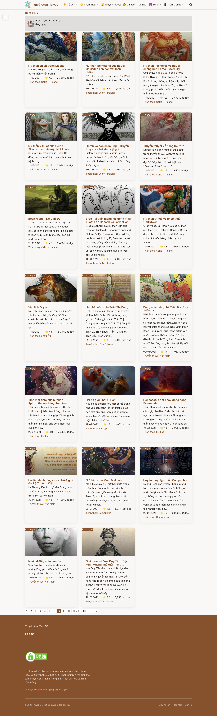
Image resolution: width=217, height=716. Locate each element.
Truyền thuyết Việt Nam (99, 344)
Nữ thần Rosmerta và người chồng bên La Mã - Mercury (161, 67)
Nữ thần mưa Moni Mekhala (104, 480)
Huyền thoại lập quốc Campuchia (165, 480)
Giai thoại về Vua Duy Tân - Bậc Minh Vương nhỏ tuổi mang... (107, 562)
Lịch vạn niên (32, 636)
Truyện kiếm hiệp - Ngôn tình (41, 644)
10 (69, 611)
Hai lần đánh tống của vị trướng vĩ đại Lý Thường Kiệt (50, 481)
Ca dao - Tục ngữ (134, 4)
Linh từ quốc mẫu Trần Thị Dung (107, 307)
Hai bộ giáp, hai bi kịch (100, 400)
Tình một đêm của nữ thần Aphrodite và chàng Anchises (47, 401)
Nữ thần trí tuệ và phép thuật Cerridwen (162, 220)
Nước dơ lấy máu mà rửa (44, 561)
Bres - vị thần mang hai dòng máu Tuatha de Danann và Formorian (108, 220)
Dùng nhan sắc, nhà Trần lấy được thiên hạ (166, 309)
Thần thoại (88, 4)
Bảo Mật (178, 705)
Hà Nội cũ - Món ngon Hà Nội (42, 640)
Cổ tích (69, 4)
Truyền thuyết (111, 4)
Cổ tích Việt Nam (34, 629)
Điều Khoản (164, 705)
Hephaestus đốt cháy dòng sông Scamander (164, 401)
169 (84, 611)
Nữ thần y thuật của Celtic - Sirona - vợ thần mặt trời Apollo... (50, 147)
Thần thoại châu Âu (39, 335)
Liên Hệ (188, 705)
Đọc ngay (30, 34)
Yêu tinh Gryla (37, 307)
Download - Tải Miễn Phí (39, 648)
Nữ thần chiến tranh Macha (46, 65)
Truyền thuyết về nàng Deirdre (163, 146)
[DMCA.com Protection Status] (36, 661)
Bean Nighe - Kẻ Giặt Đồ (44, 218)
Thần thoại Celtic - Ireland (43, 81)
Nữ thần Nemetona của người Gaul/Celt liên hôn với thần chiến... (105, 69)
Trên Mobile (172, 4)
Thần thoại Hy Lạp (38, 436)
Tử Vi (154, 4)
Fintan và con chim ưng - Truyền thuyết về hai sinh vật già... (107, 147)
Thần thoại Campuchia (98, 512)
